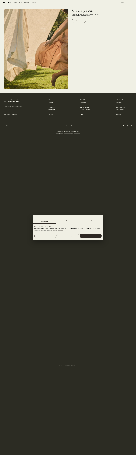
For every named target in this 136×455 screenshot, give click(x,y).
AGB (57, 133)
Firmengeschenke (120, 107)
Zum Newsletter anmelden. (10, 114)
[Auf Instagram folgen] (127, 125)
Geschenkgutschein (85, 105)
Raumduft (50, 105)
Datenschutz (60, 131)
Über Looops (119, 102)
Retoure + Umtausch (85, 109)
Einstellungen (67, 236)
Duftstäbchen (51, 112)
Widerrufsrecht (67, 131)
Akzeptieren (90, 236)
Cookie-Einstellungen (68, 133)
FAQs (81, 112)
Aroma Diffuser (51, 109)
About (34, 2)
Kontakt (82, 114)
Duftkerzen (50, 102)
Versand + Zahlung (84, 107)
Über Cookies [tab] (91, 221)
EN (123, 2)
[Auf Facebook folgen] (123, 125)
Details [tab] (68, 221)
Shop (15, 2)
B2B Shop (118, 112)
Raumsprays (50, 114)
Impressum (60, 133)
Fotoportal (118, 114)
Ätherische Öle (51, 107)
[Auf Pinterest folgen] (131, 125)
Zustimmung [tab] (44, 221)
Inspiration (27, 2)
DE (121, 2)
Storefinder (83, 102)
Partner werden (120, 109)
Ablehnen (45, 236)
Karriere (118, 105)
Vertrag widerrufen (75, 131)
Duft (20, 2)
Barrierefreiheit (77, 133)
